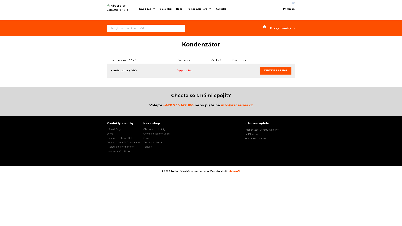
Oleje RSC (165, 8)
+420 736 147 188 (178, 105)
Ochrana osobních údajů (156, 133)
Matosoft (234, 171)
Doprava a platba (152, 142)
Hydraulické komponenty (120, 146)
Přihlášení (289, 8)
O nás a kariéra (197, 8)
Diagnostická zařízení (118, 151)
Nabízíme (145, 8)
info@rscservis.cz (237, 105)
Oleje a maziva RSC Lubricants (123, 142)
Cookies (147, 138)
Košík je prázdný (280, 28)
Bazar (180, 8)
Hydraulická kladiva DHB (120, 138)
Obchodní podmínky (154, 129)
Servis (110, 133)
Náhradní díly (114, 129)
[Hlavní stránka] (118, 9)
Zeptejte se (276, 70)
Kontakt (220, 8)
